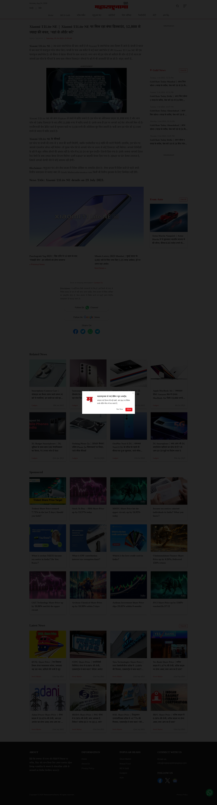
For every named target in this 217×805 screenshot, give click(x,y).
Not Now (119, 409)
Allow (129, 409)
